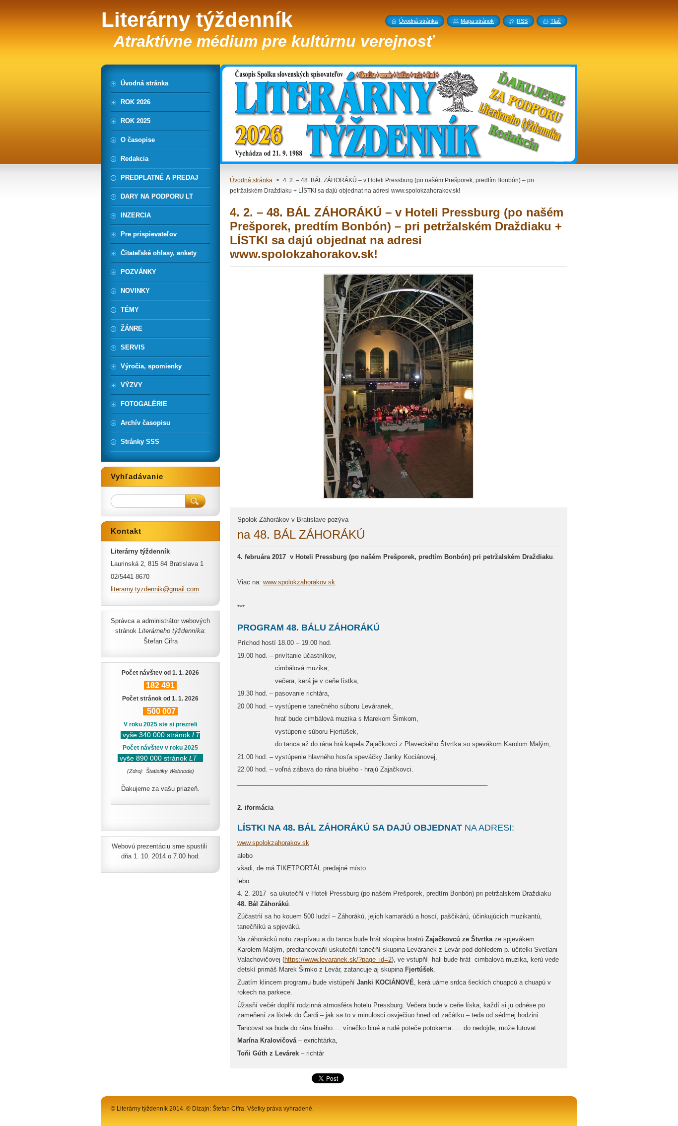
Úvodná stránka (251, 180)
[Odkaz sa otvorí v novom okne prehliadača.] (398, 498)
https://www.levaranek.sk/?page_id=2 (338, 959)
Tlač (555, 21)
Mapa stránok (477, 21)
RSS (522, 21)
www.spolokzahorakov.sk (299, 582)
